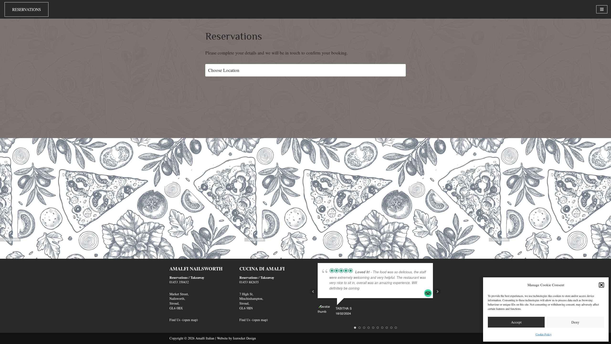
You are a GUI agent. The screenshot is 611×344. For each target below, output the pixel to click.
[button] (601, 285)
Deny (575, 322)
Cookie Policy (544, 334)
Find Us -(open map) (183, 319)
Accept (516, 322)
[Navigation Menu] (601, 9)
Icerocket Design (244, 338)
